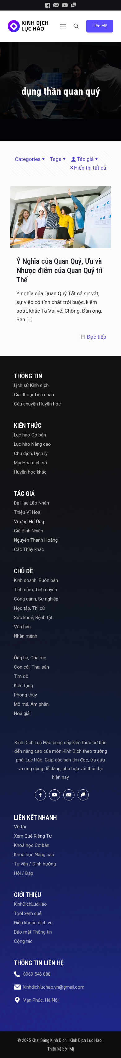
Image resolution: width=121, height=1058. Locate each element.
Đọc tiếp (96, 337)
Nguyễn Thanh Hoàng (36, 540)
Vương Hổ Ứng (29, 521)
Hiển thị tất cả (90, 168)
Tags (55, 159)
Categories (28, 159)
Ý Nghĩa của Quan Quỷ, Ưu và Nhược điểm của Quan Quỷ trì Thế (59, 270)
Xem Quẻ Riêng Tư (33, 836)
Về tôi (20, 827)
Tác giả (85, 159)
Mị (71, 1049)
